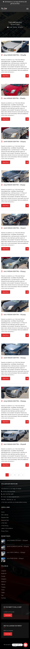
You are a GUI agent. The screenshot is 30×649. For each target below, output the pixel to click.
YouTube (3, 598)
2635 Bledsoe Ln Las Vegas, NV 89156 (11, 488)
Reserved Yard (5, 520)
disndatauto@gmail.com (12, 496)
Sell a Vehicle (4, 514)
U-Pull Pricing (4, 525)
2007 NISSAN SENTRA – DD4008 (15, 444)
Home (2, 512)
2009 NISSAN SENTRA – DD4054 (15, 401)
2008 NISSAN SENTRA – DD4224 (15, 141)
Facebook (3, 573)
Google (3, 576)
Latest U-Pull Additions (7, 528)
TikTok (2, 590)
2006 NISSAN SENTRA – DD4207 (15, 228)
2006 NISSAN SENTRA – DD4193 (15, 358)
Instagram (3, 579)
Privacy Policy (4, 531)
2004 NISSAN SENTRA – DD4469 (15, 55)
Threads (3, 587)
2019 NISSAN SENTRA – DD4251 (14, 185)
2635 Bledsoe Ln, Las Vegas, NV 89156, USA (16, 1)
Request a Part (5, 517)
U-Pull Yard (4, 523)
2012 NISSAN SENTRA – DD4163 (14, 98)
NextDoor (3, 581)
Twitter (3, 592)
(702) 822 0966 (10, 494)
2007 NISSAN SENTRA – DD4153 (15, 271)
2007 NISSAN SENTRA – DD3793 (15, 314)
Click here (8, 615)
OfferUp (3, 584)
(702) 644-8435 (16, 3)
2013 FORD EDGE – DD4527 (15, 558)
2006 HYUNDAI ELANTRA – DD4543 (18, 546)
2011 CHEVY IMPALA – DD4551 (16, 552)
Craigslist (3, 570)
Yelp (2, 595)
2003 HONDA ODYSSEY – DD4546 (17, 540)
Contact (15, 646)
